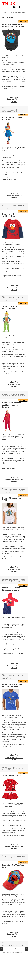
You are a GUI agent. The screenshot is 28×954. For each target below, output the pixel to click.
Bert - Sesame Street (6, 395)
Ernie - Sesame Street (10, 206)
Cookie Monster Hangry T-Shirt (13, 499)
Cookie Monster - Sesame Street (14, 110)
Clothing (5, 580)
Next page (26, 949)
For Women (17, 206)
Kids (16, 945)
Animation (21, 109)
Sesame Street (14, 111)
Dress (7, 857)
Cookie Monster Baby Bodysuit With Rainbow (13, 25)
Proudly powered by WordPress (15, 952)
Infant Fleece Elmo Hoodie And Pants (11, 588)
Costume (4, 206)
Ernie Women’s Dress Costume (12, 118)
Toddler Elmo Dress (11, 775)
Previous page (1, 949)
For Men (18, 490)
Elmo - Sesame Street (6, 299)
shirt (24, 299)
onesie (8, 492)
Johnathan (16, 489)
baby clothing (4, 110)
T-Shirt (3, 300)
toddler (6, 300)
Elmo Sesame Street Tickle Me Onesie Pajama (11, 404)
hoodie (18, 677)
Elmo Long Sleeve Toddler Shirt (10, 215)
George (15, 109)
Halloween (22, 206)
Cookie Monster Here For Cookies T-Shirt (12, 685)
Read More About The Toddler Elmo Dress (13, 835)
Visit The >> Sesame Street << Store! (14, 99)
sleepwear (18, 492)
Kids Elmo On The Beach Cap (13, 866)
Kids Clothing (8, 111)
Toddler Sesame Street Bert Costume (13, 307)
